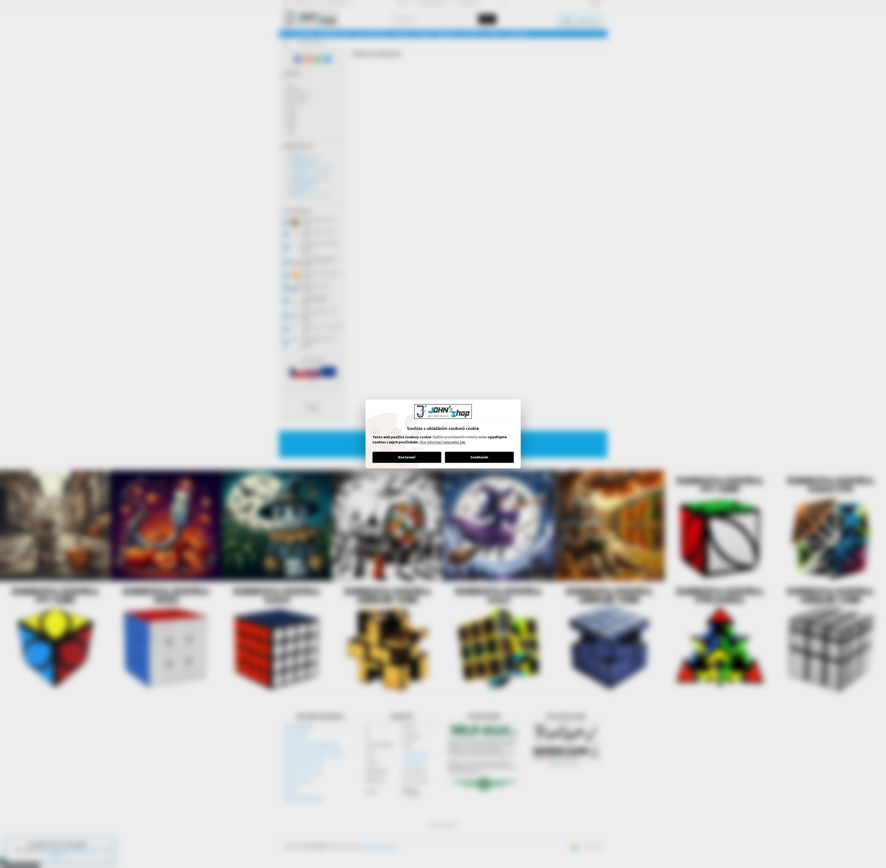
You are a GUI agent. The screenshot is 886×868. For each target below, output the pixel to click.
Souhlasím (479, 457)
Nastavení (406, 457)
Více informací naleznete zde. (443, 442)
